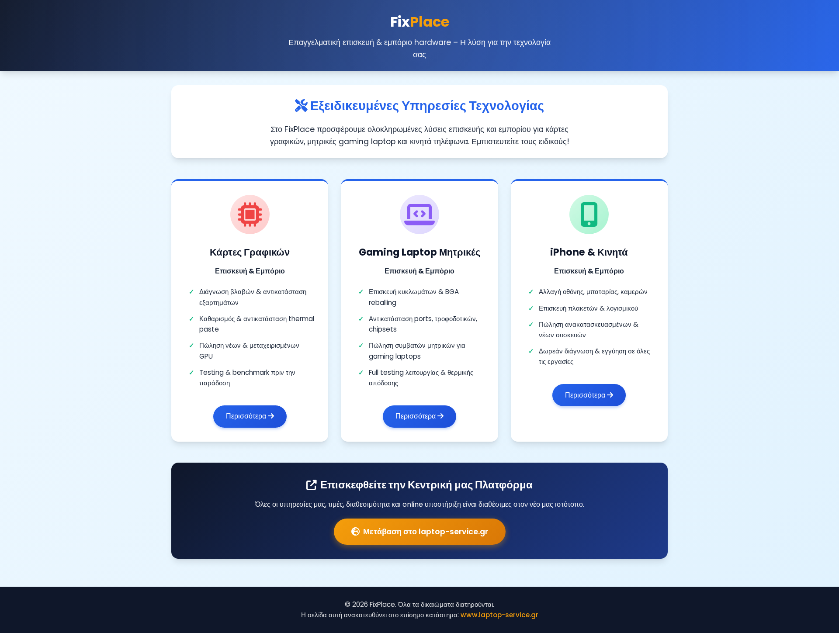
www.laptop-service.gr (499, 614)
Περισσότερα (247, 416)
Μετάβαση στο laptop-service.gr (425, 531)
